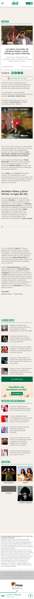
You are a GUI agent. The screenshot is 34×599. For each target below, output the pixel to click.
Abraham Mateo (7, 84)
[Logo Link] (15, 3)
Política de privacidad (17, 575)
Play (30, 595)
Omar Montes (18, 294)
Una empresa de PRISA (17, 584)
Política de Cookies (29, 575)
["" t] (17, 235)
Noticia (5, 21)
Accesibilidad (6, 575)
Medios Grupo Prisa (17, 588)
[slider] (17, 592)
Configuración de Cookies (18, 577)
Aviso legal (28, 573)
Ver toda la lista (17, 379)
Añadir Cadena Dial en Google (18, 78)
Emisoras (20, 573)
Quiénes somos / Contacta (9, 573)
